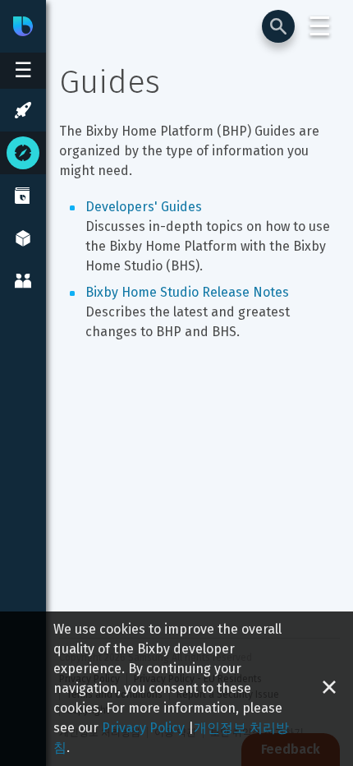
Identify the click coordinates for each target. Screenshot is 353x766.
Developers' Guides (143, 207)
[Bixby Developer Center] (23, 26)
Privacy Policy (143, 728)
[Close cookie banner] (329, 688)
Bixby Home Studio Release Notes (187, 292)
